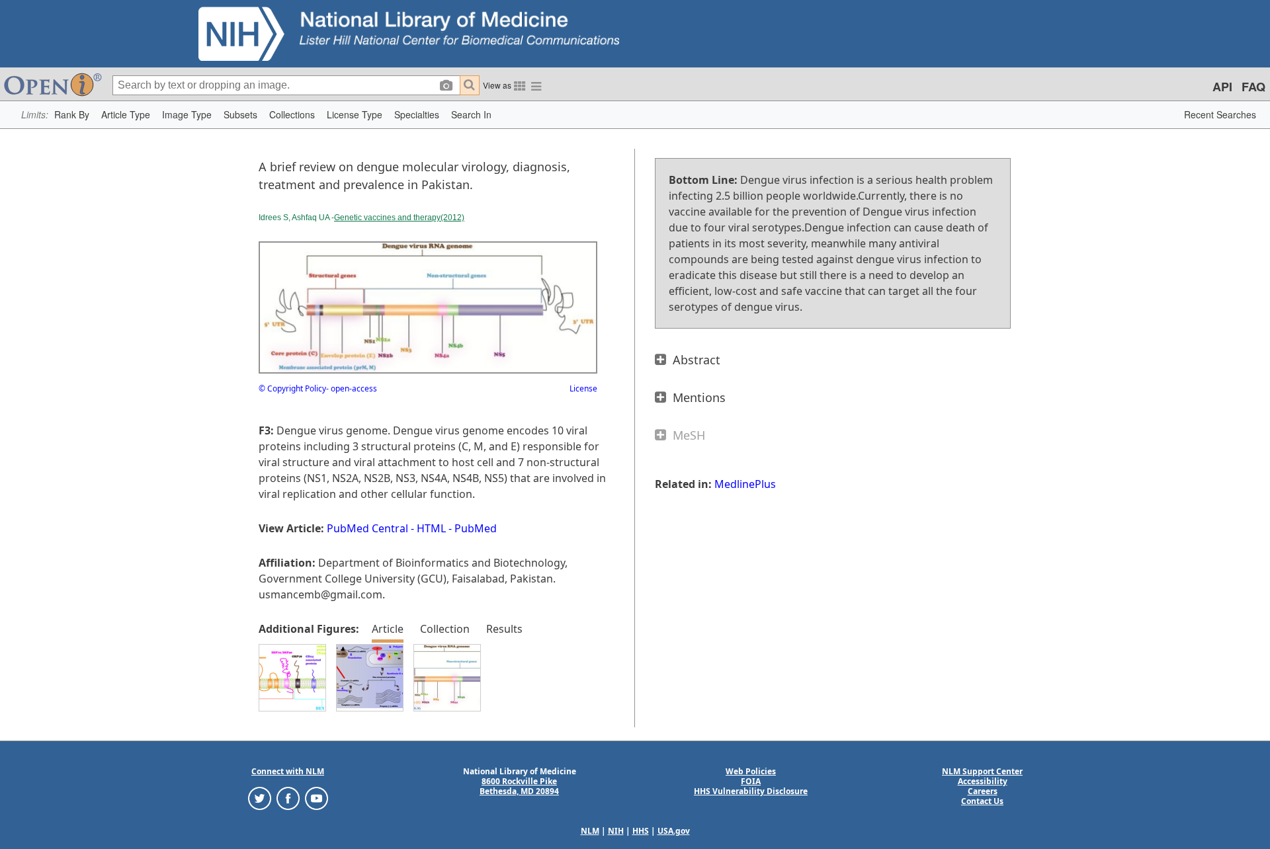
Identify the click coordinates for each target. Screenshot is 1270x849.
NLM (590, 830)
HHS (640, 830)
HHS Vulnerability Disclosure (751, 791)
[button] (72, 114)
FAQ (1253, 86)
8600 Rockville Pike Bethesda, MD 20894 (519, 786)
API (1222, 86)
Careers (982, 791)
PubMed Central (367, 528)
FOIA (751, 781)
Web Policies (751, 771)
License (583, 388)
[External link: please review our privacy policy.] (259, 797)
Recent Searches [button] (1220, 114)
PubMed (475, 528)
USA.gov (673, 830)
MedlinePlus (745, 484)
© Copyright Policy (292, 388)
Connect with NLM (287, 771)
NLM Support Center (982, 771)
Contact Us (982, 801)
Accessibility (982, 781)
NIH (616, 830)
